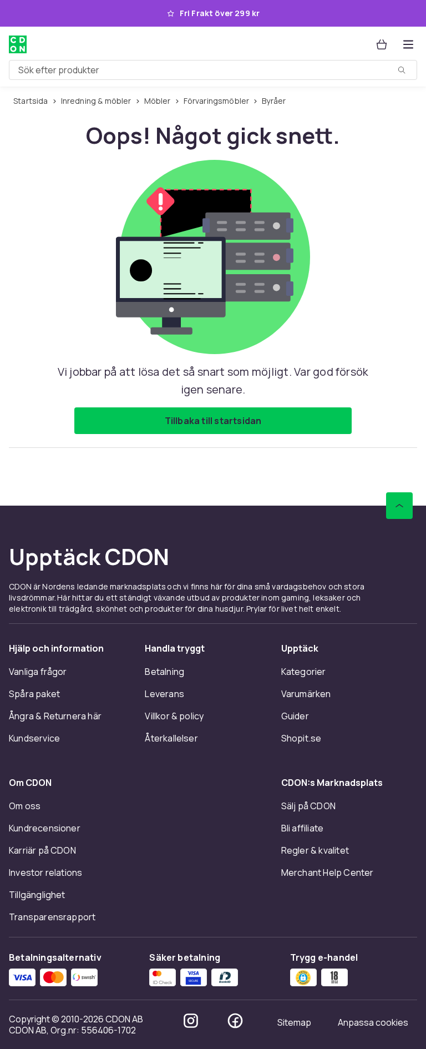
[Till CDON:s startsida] (18, 44)
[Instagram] (191, 1021)
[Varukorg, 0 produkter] (381, 44)
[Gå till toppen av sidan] (399, 505)
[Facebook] (235, 1021)
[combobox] (213, 70)
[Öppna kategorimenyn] (408, 44)
